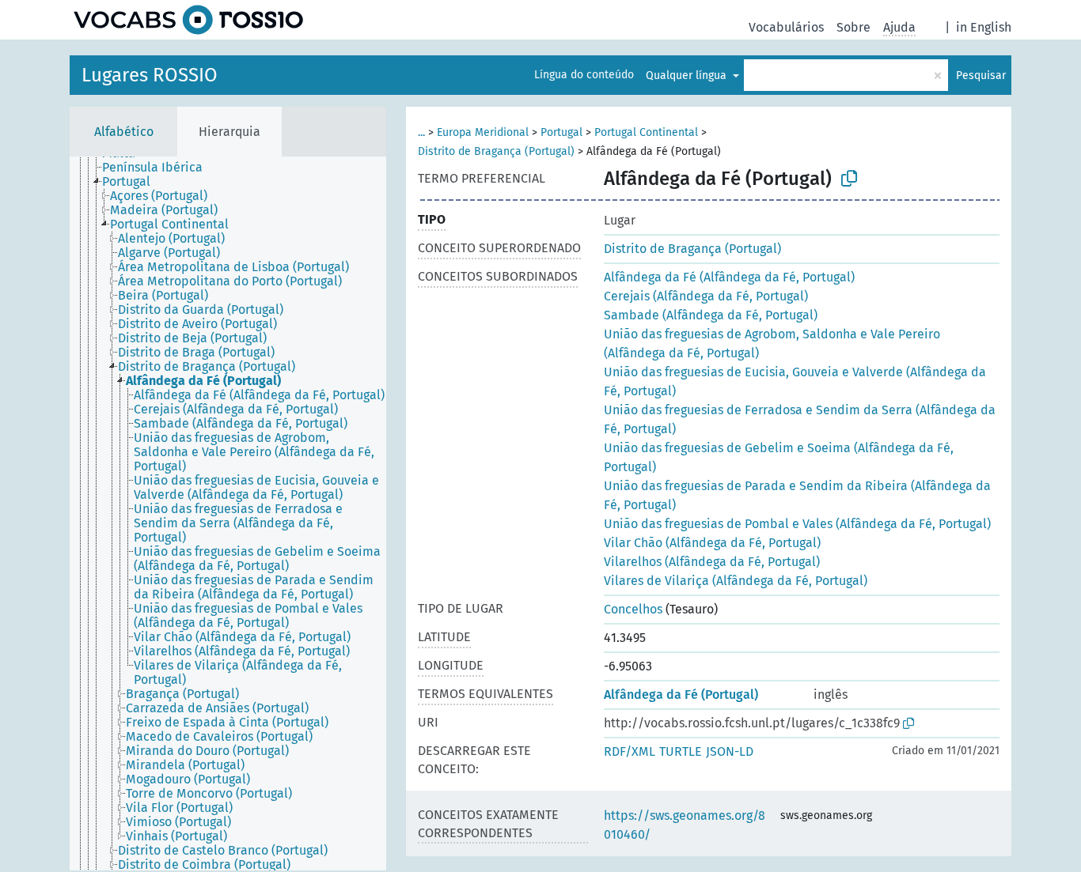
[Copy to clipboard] (849, 179)
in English (983, 27)
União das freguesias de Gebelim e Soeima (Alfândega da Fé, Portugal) (779, 457)
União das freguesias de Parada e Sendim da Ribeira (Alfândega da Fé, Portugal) (797, 495)
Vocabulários (786, 27)
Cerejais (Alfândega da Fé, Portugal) (706, 296)
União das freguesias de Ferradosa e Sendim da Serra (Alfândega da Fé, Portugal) (800, 419)
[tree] (228, 513)
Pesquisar (981, 75)
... (421, 132)
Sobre (853, 27)
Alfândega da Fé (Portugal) (681, 694)
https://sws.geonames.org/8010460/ (684, 825)
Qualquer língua (688, 75)
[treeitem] (159, 167)
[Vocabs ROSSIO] (188, 20)
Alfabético (124, 131)
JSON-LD (729, 751)
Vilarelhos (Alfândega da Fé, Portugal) (712, 561)
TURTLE (680, 751)
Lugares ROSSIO (150, 75)
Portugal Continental (646, 132)
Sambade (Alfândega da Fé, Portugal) (710, 315)
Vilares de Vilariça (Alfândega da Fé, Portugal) (735, 580)
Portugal (561, 132)
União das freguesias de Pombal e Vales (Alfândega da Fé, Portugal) (797, 523)
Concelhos (633, 609)
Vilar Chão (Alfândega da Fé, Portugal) (712, 542)
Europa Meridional (483, 132)
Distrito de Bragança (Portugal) (496, 151)
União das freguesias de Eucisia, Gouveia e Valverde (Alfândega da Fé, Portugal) (795, 381)
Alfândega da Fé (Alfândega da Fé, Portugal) (729, 277)
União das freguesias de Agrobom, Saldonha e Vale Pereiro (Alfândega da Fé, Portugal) (772, 344)
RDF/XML (629, 751)
